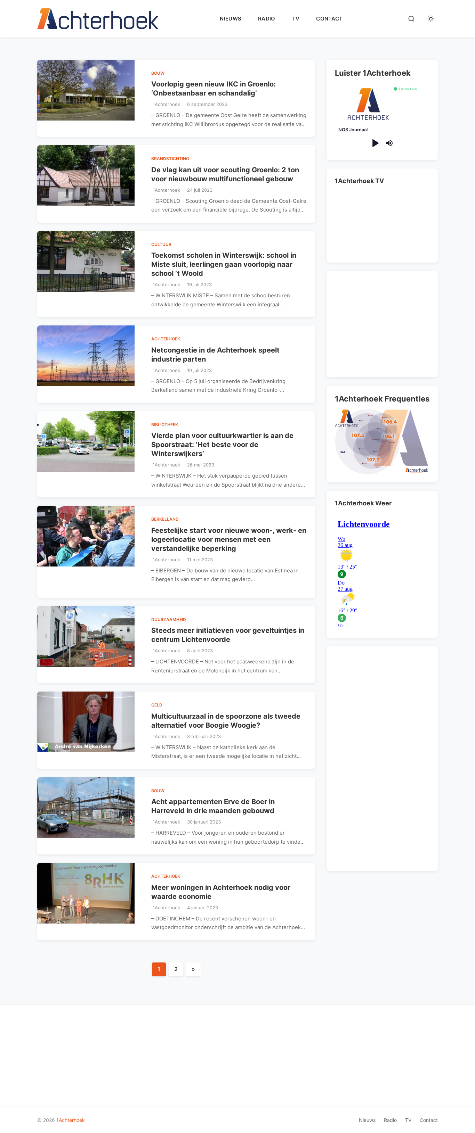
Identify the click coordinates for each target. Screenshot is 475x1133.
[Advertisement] (383, 322)
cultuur (161, 244)
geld (156, 705)
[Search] (411, 19)
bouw (157, 73)
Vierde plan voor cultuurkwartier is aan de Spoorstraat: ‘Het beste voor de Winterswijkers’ (222, 444)
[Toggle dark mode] (431, 19)
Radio (266, 18)
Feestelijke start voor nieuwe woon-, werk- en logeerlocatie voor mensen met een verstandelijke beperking (228, 539)
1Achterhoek (70, 1120)
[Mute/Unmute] (389, 143)
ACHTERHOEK (165, 338)
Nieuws (230, 18)
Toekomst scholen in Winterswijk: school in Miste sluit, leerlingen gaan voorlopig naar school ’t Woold (223, 264)
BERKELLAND (165, 519)
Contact (329, 18)
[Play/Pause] (375, 143)
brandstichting (170, 158)
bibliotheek (164, 424)
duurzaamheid (168, 619)
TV (296, 18)
